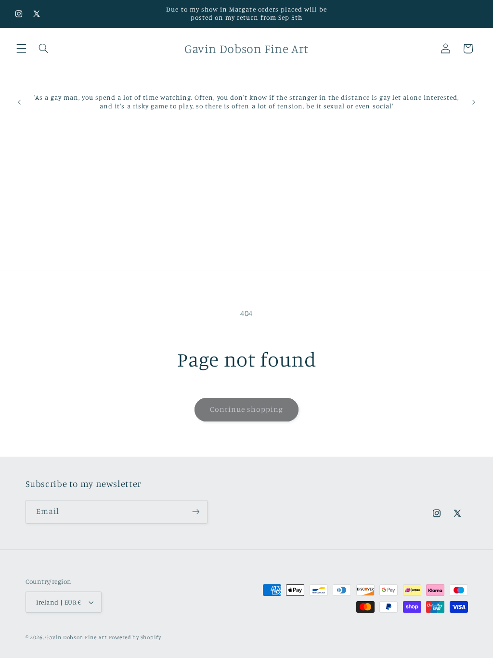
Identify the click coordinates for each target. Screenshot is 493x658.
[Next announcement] (473, 102)
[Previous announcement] (19, 102)
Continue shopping (247, 409)
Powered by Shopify (135, 637)
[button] (21, 49)
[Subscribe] (195, 512)
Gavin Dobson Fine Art (75, 637)
